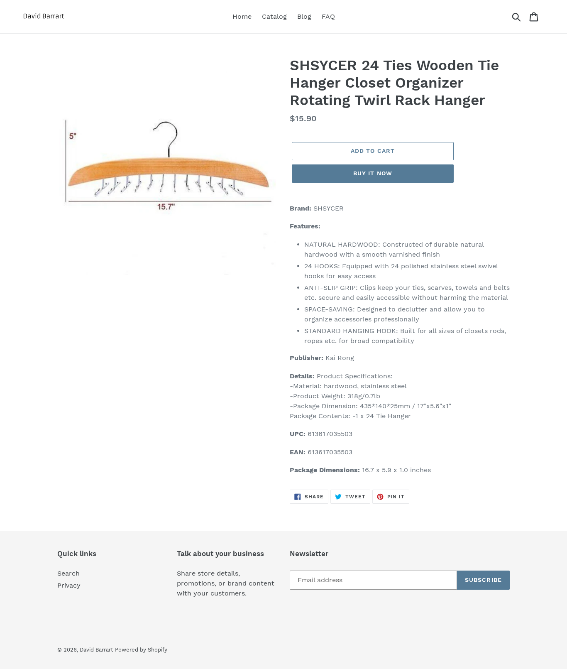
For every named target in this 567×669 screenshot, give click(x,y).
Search (68, 573)
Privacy (69, 585)
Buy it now (372, 173)
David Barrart (96, 650)
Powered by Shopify (141, 650)
